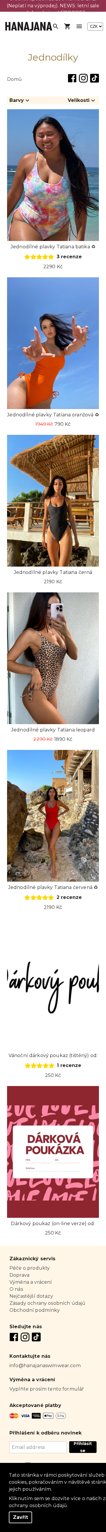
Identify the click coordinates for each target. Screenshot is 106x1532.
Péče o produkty (29, 1268)
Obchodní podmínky (34, 1310)
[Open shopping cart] (67, 26)
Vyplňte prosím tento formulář (46, 1389)
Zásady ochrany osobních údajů (47, 1303)
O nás (16, 1289)
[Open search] (55, 26)
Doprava (19, 1275)
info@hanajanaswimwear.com (45, 1365)
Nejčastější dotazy (31, 1296)
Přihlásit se (83, 1447)
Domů (14, 79)
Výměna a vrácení (30, 1282)
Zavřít (20, 1517)
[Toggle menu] (79, 26)
